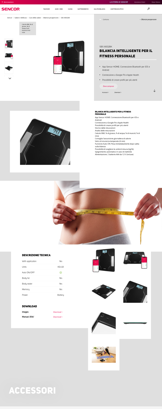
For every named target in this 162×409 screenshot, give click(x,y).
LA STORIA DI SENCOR (115, 2)
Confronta (106, 20)
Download (122, 94)
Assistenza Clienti (137, 2)
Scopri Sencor (155, 2)
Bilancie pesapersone (148, 19)
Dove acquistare (10, 2)
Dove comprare (111, 86)
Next (10, 80)
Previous (10, 34)
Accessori (106, 94)
